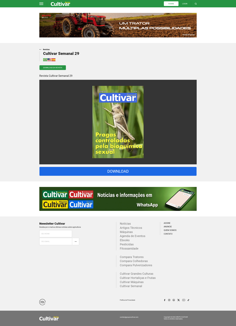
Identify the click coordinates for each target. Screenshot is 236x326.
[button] (41, 3)
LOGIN (184, 4)
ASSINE (171, 4)
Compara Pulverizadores (136, 265)
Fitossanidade (129, 248)
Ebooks (125, 240)
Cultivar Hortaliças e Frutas (138, 278)
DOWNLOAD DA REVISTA (52, 68)
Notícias (125, 223)
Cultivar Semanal (131, 286)
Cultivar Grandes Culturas (136, 273)
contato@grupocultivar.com (129, 317)
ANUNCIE (168, 226)
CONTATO (168, 234)
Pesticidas (127, 244)
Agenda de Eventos (132, 236)
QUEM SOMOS (170, 230)
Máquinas (126, 232)
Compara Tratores (132, 257)
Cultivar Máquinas (132, 282)
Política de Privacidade (127, 300)
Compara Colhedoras (134, 261)
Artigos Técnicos (131, 228)
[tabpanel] (118, 25)
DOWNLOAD (118, 171)
